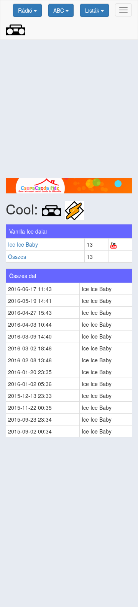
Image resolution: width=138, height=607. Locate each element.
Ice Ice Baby (23, 244)
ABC (59, 10)
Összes (17, 256)
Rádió (26, 10)
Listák (93, 10)
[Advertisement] (69, 109)
